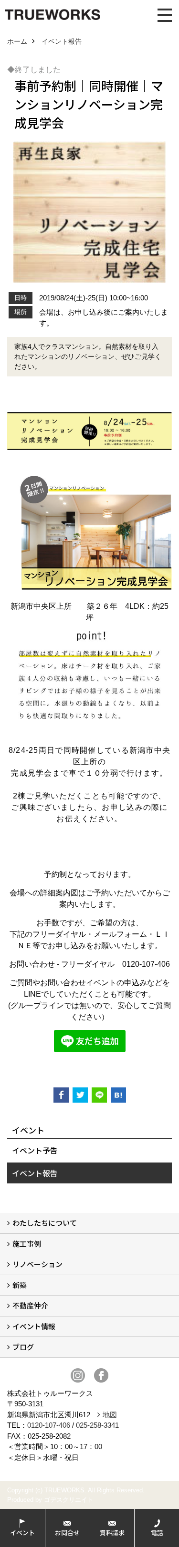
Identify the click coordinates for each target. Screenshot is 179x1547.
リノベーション (37, 1264)
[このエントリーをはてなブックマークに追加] (118, 1095)
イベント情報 (33, 1326)
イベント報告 (35, 1173)
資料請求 (112, 1532)
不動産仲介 (30, 1305)
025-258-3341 (97, 1425)
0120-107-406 (48, 1425)
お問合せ (67, 1532)
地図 (110, 1415)
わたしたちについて (44, 1223)
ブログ (23, 1347)
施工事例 (26, 1244)
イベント (22, 1532)
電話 (157, 1532)
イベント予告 (35, 1150)
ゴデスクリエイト (69, 1499)
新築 (19, 1285)
